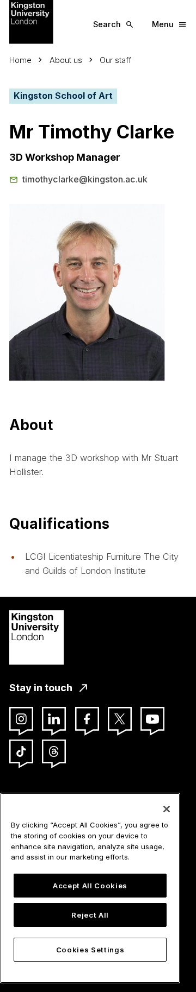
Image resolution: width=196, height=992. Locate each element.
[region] (90, 888)
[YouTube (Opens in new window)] (152, 719)
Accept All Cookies (90, 885)
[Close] (167, 809)
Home (20, 60)
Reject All (90, 915)
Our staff (115, 60)
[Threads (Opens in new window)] (54, 751)
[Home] (31, 21)
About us (66, 60)
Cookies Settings (90, 949)
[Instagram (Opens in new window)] (21, 719)
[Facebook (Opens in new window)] (87, 719)
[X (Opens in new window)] (120, 719)
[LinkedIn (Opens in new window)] (54, 719)
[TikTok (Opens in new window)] (21, 751)
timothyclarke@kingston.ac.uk (85, 179)
